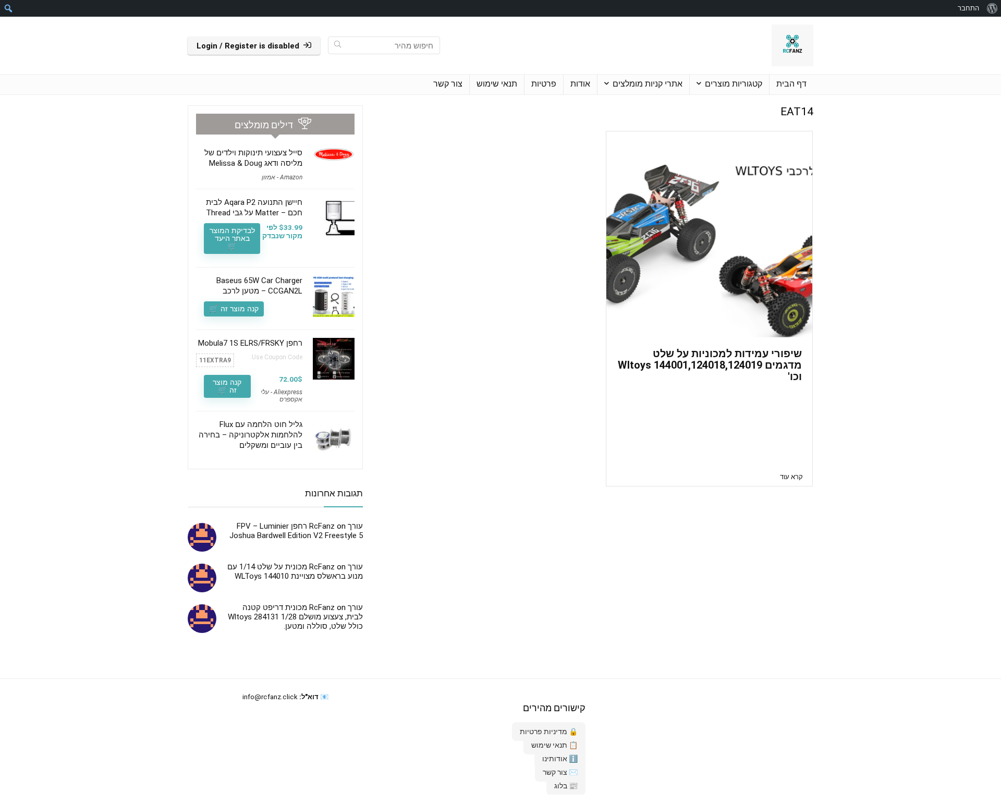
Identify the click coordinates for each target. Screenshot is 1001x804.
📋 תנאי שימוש (554, 745)
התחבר (968, 8)
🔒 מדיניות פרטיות (549, 731)
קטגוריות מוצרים (733, 83)
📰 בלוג (566, 786)
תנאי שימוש (497, 83)
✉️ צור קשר (560, 772)
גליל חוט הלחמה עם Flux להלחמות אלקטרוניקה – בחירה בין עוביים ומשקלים (250, 435)
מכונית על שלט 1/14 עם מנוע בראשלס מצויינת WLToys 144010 (295, 571)
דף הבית (791, 83)
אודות (580, 83)
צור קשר (447, 83)
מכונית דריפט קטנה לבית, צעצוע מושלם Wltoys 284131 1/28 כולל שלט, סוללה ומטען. (295, 617)
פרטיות (543, 83)
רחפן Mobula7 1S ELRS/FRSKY (250, 343)
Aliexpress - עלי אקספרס (281, 395)
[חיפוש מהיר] (337, 45)
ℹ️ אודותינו (560, 758)
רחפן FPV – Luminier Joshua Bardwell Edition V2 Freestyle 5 (296, 530)
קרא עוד (791, 477)
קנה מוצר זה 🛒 (234, 308)
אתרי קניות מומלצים (647, 83)
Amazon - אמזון (282, 177)
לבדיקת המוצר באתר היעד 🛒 (232, 238)
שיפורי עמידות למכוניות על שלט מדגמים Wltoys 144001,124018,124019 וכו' (710, 365)
